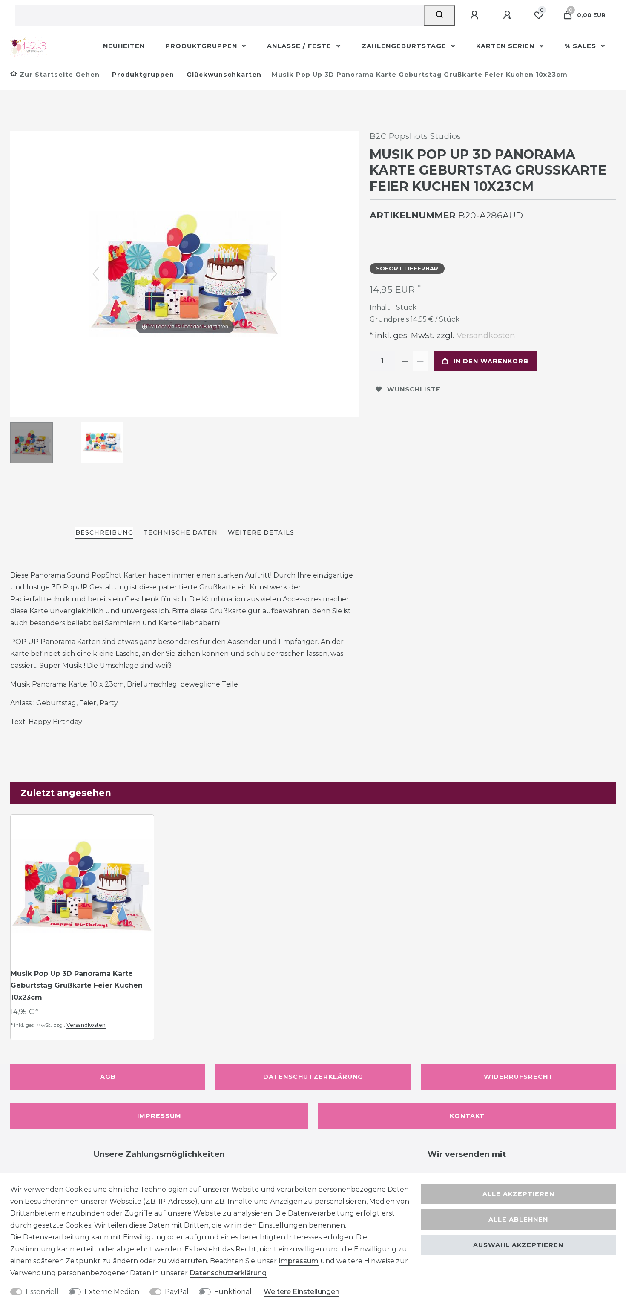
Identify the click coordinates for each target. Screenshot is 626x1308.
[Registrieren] (508, 15)
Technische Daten (181, 532)
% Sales (581, 46)
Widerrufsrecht (518, 1077)
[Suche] (439, 15)
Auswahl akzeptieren (518, 1245)
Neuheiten (124, 46)
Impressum (159, 1116)
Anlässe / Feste (300, 46)
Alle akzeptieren (518, 1194)
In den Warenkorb (491, 361)
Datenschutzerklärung (313, 1077)
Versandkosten (484, 335)
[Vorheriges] (96, 274)
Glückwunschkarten (222, 74)
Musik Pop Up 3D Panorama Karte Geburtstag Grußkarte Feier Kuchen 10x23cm (77, 985)
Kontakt (467, 1116)
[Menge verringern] (420, 361)
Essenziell (42, 1292)
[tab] (104, 533)
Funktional (233, 1292)
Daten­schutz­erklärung (228, 1273)
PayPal (177, 1292)
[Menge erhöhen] (405, 361)
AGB (108, 1077)
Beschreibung (104, 532)
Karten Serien (506, 46)
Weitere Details (261, 532)
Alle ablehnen (518, 1219)
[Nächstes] (274, 274)
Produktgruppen (202, 46)
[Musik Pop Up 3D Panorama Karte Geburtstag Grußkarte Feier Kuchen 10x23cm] (31, 443)
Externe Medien (111, 1292)
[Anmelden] (475, 15)
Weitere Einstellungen (301, 1292)
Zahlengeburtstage (405, 46)
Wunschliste (414, 389)
